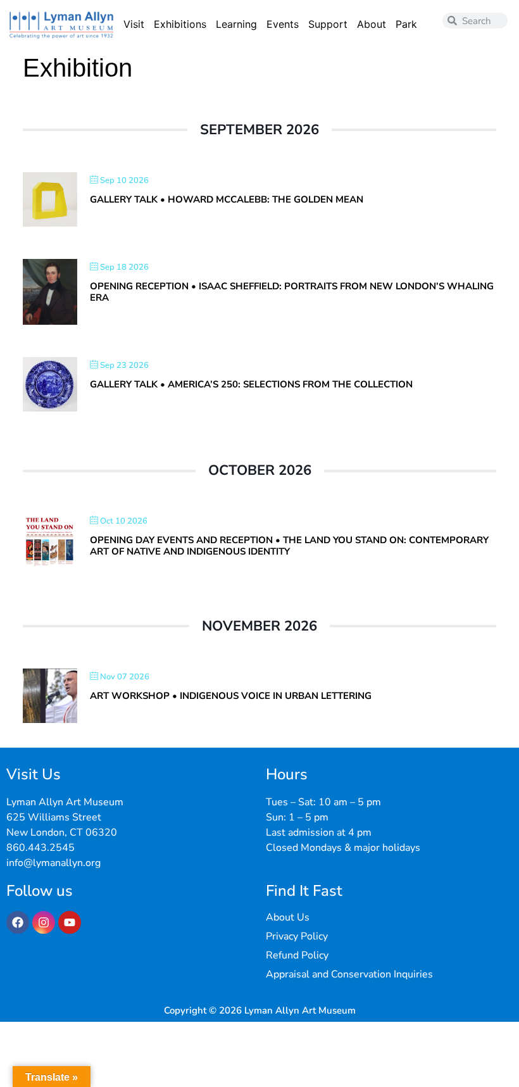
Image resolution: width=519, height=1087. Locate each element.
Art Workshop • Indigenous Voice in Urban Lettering (231, 695)
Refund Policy (297, 955)
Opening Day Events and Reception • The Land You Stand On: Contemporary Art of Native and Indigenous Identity (289, 546)
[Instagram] (43, 922)
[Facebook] (17, 922)
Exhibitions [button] (180, 24)
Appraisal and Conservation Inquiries (349, 974)
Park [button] (406, 24)
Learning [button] (236, 24)
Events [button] (282, 24)
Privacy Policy (297, 936)
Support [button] (327, 24)
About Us (288, 917)
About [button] (371, 24)
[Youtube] (69, 922)
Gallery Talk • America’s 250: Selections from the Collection (251, 384)
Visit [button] (133, 24)
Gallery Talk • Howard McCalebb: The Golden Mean (226, 199)
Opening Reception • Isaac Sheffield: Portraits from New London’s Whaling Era (292, 292)
